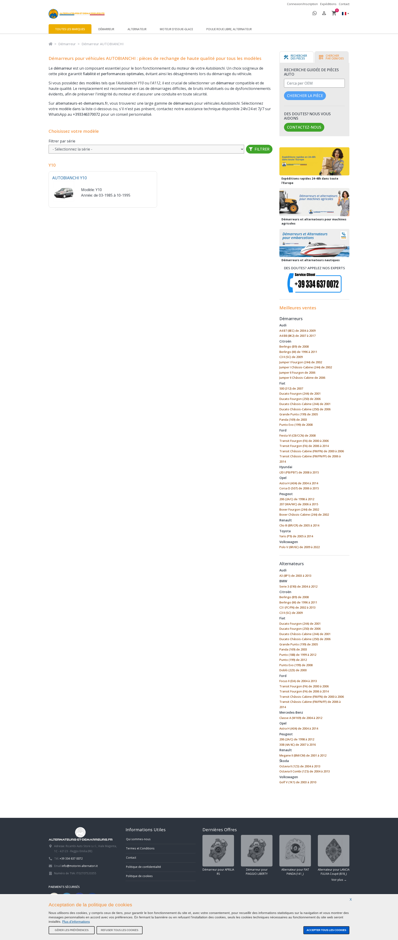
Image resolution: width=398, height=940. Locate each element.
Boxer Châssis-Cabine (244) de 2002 (304, 514)
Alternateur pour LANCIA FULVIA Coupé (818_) (333, 871)
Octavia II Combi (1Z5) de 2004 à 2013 (304, 771)
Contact (344, 4)
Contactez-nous (304, 127)
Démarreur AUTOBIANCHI (103, 43)
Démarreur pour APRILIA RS (218, 871)
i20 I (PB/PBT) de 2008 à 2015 (299, 472)
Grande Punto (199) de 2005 (298, 414)
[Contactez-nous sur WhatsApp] (314, 14)
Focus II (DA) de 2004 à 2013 (298, 681)
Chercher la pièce (305, 95)
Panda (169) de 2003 (293, 419)
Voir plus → (339, 879)
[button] (344, 14)
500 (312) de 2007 (291, 388)
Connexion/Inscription (302, 4)
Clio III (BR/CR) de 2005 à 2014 (299, 525)
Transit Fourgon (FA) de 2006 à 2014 (304, 446)
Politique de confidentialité (143, 867)
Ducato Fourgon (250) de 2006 (300, 399)
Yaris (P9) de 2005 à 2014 (296, 536)
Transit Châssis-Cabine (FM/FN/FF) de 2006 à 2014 (310, 459)
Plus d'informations (76, 921)
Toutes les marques (70, 29)
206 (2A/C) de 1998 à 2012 (296, 499)
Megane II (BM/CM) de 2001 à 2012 (302, 755)
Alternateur (137, 29)
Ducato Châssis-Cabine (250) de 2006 (305, 409)
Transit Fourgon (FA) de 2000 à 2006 (304, 441)
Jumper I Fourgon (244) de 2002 (300, 362)
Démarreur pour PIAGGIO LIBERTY (257, 871)
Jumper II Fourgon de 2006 (297, 372)
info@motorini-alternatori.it (80, 866)
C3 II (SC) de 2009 (291, 357)
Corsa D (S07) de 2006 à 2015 (299, 488)
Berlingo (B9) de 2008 (294, 346)
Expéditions (328, 4)
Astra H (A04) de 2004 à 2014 (298, 483)
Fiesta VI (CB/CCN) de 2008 (297, 435)
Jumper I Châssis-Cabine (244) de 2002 (305, 367)
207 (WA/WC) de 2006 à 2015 (298, 504)
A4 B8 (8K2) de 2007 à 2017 (297, 336)
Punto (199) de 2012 (293, 660)
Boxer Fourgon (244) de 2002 (299, 509)
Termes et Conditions (140, 848)
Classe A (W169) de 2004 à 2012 (300, 718)
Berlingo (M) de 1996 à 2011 (298, 352)
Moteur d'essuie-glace (176, 29)
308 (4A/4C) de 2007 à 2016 (297, 744)
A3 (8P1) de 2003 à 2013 (295, 575)
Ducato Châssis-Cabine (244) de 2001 (305, 404)
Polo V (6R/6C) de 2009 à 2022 (299, 547)
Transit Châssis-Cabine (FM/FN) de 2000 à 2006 (311, 451)
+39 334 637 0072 (71, 858)
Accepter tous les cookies (326, 930)
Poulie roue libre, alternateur (229, 29)
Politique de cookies (139, 876)
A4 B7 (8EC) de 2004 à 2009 (297, 330)
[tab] (296, 57)
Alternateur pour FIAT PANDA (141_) (295, 871)
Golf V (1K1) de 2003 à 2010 (297, 782)
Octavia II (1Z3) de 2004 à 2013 (299, 766)
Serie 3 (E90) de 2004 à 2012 (298, 586)
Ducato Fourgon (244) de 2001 (300, 393)
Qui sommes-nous (138, 839)
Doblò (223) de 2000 (293, 670)
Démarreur (106, 29)
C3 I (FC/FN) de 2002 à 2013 (297, 607)
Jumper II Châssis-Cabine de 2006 (302, 377)
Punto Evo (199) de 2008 (296, 425)
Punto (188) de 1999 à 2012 (297, 655)
